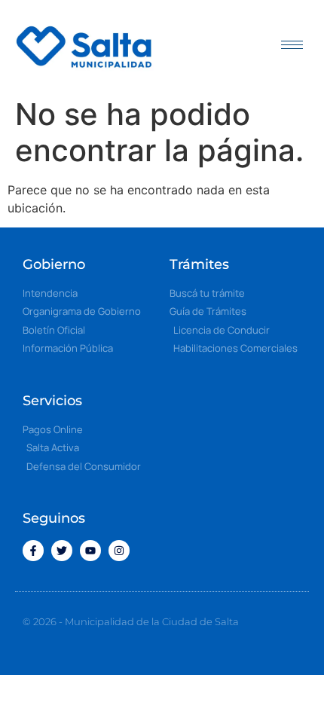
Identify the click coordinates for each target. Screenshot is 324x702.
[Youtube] (90, 550)
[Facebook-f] (33, 550)
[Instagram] (119, 550)
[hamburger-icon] (292, 45)
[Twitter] (61, 550)
